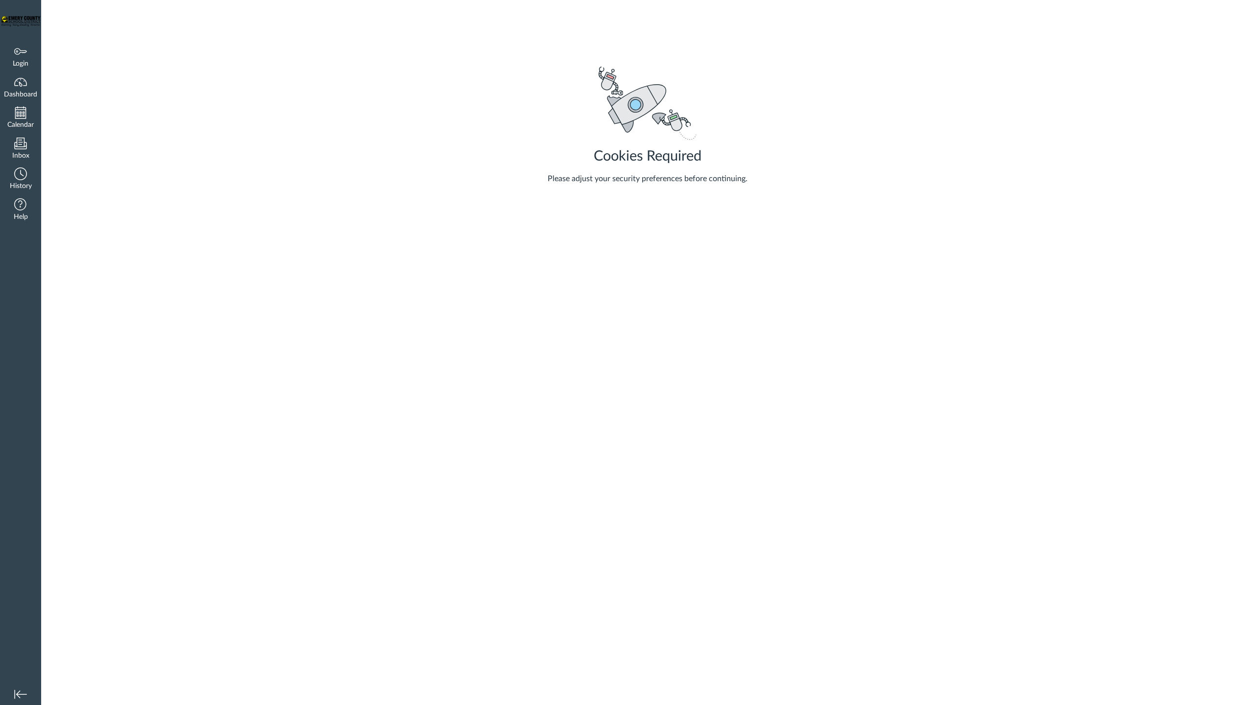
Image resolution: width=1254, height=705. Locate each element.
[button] (20, 179)
